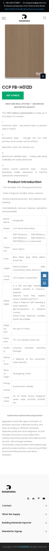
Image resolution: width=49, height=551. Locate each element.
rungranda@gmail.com (35, 3)
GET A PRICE (12, 95)
